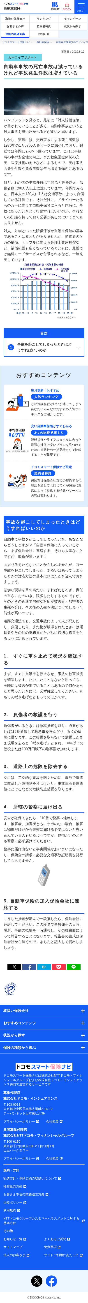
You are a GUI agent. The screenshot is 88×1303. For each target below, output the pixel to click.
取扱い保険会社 (15, 18)
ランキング (44, 18)
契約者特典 (44, 26)
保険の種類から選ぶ (19, 1047)
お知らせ (43, 34)
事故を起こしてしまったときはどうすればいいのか (44, 347)
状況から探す (72, 26)
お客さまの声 (15, 26)
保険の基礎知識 (15, 34)
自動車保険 (12, 8)
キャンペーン (72, 18)
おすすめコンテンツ (19, 1023)
